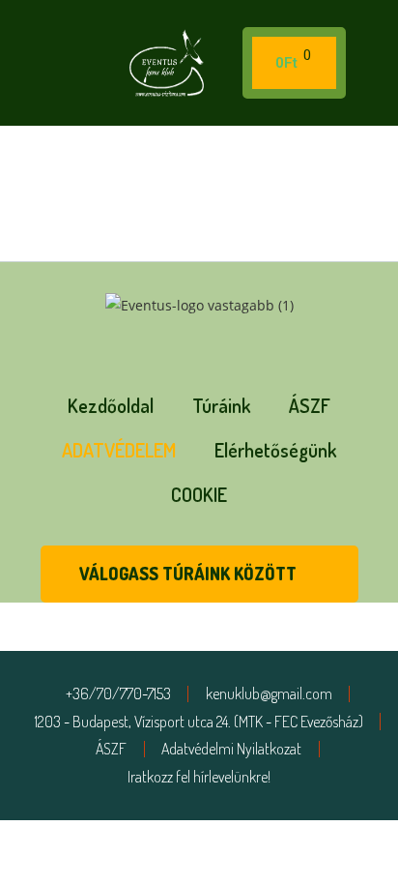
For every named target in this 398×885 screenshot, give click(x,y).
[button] (42, 63)
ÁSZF (309, 405)
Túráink (221, 405)
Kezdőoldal (111, 405)
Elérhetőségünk (275, 449)
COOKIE (199, 494)
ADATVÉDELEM (119, 449)
